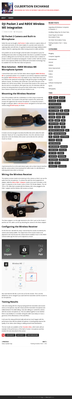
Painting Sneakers (59, 133)
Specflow (64, 146)
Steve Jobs (63, 150)
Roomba (59, 140)
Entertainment (53, 59)
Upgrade (60, 153)
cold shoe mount (23, 103)
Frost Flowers (53, 110)
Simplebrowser (54, 146)
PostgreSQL (64, 137)
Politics (51, 74)
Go (61, 110)
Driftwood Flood (54, 104)
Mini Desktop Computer (56, 130)
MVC (67, 130)
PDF (50, 137)
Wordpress (62, 166)
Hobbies (51, 65)
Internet (51, 71)
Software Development (55, 83)
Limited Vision (53, 123)
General (51, 62)
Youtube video (27, 327)
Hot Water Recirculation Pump (57, 40)
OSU (50, 133)
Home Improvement (54, 68)
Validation (52, 156)
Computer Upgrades (54, 56)
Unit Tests (52, 153)
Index (51, 120)
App (50, 97)
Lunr (50, 127)
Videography (19, 32)
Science (51, 77)
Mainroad (48, 397)
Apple (55, 97)
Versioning (62, 156)
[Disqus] (24, 371)
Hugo (58, 117)
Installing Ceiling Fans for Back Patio (59, 32)
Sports (50, 86)
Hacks (66, 110)
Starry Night (53, 150)
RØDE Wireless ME (32, 335)
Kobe (63, 120)
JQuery (57, 120)
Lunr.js (57, 127)
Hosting (51, 117)
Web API (57, 163)
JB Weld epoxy (14, 105)
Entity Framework (55, 107)
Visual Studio (64, 159)
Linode (62, 123)
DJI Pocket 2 (22, 43)
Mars (63, 127)
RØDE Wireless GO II (15, 77)
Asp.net (62, 97)
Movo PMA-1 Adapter (19, 182)
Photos (56, 137)
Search (50, 80)
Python (51, 140)
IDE (63, 117)
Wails (51, 163)
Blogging (51, 53)
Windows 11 (53, 166)
